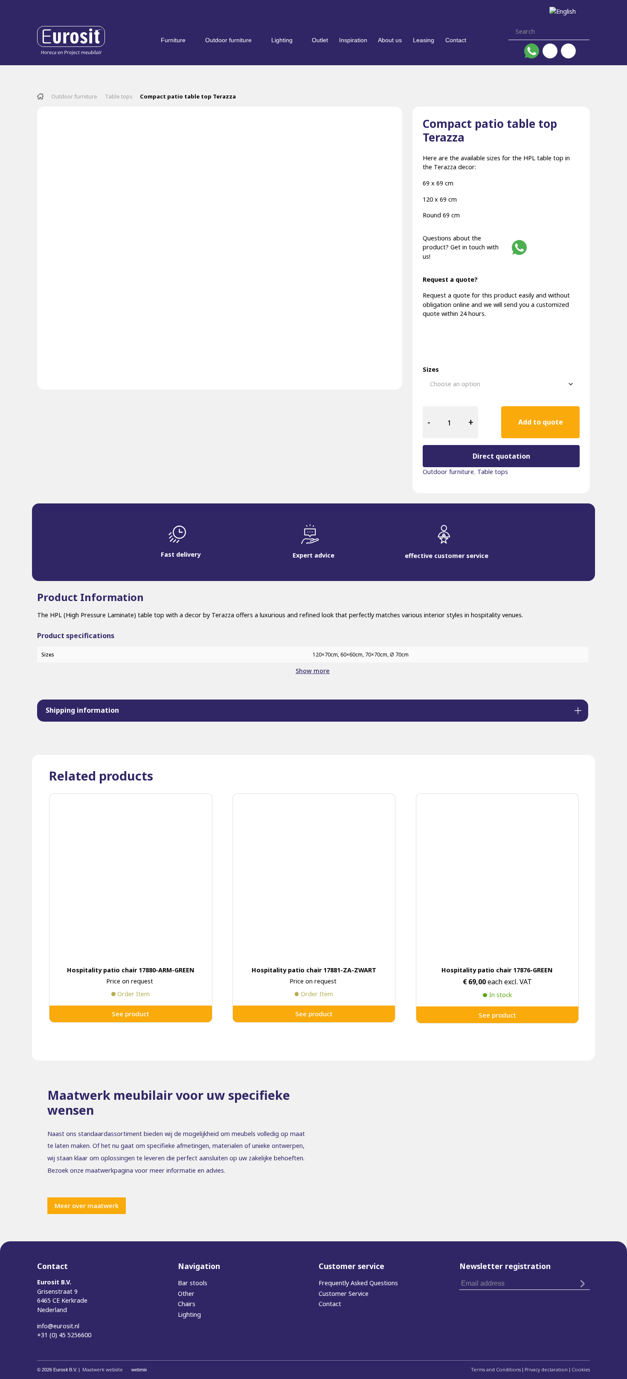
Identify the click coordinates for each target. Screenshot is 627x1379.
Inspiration (353, 40)
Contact (455, 40)
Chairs (186, 1304)
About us (390, 40)
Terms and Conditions (496, 1369)
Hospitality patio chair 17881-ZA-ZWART (314, 970)
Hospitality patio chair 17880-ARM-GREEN (130, 970)
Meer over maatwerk (87, 1205)
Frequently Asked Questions (358, 1283)
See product (130, 1013)
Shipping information (82, 710)
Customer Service (344, 1293)
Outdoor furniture (228, 40)
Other (186, 1293)
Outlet (320, 40)
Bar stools (192, 1283)
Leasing (423, 40)
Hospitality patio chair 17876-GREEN (497, 970)
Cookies (581, 1369)
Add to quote (540, 422)
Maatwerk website (102, 1369)
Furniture (173, 40)
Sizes (431, 369)
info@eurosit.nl (58, 1326)
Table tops (119, 96)
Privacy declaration (546, 1369)
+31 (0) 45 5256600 (64, 1335)
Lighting (282, 40)
